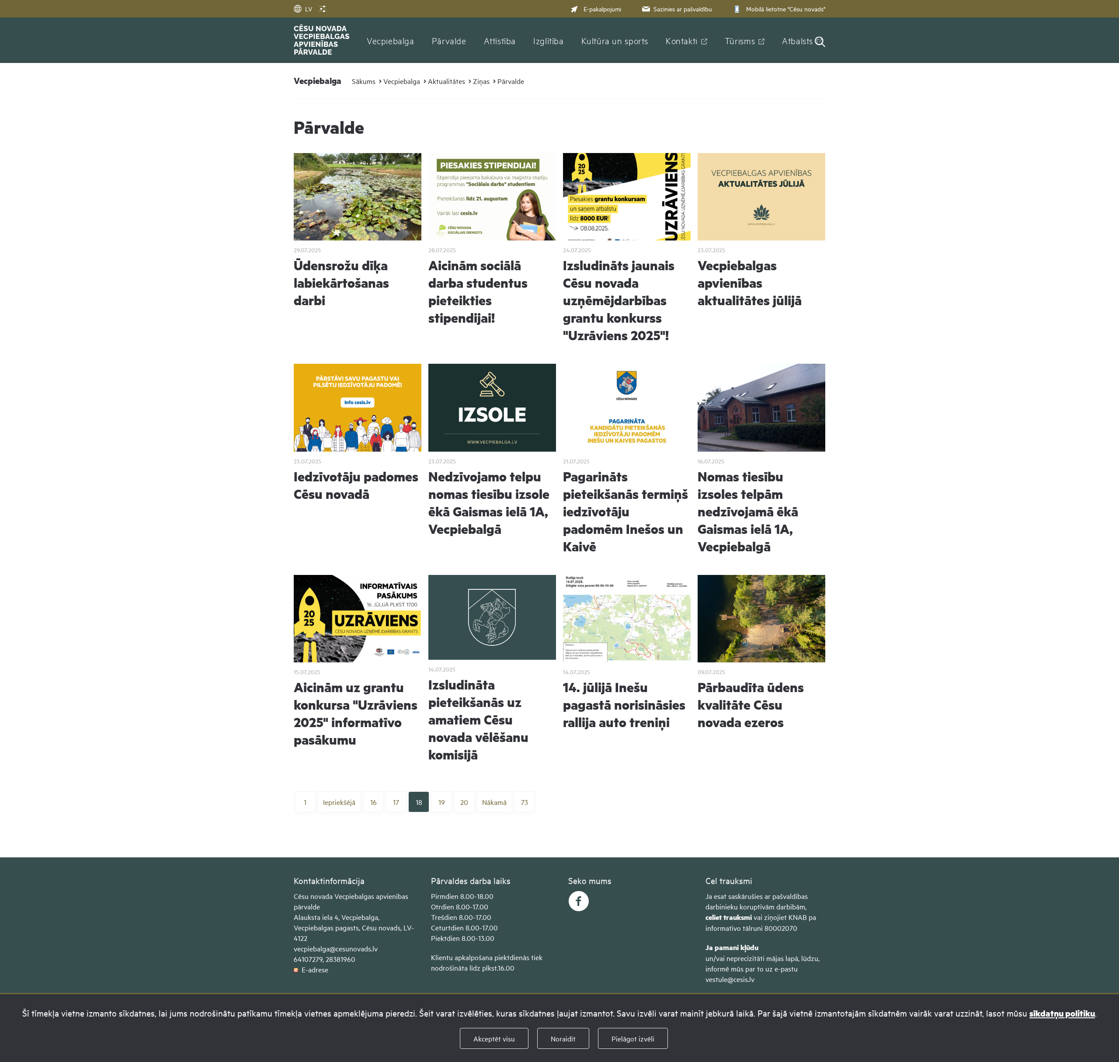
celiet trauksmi (728, 917)
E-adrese (313, 969)
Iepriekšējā (339, 802)
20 (464, 802)
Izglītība (548, 40)
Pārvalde (449, 40)
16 (373, 802)
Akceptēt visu (494, 1038)
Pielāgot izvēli (633, 1038)
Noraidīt (563, 1038)
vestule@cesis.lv (729, 979)
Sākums (363, 81)
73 (524, 802)
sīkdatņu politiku (1062, 1013)
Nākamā (494, 802)
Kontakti (682, 40)
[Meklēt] (820, 43)
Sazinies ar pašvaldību (682, 8)
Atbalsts (797, 40)
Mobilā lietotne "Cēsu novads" (785, 8)
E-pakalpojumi (602, 8)
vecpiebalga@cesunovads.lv (336, 948)
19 (441, 802)
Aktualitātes (446, 81)
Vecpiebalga (390, 40)
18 (419, 802)
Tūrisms (740, 40)
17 (396, 802)
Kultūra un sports (614, 40)
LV (308, 8)
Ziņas (481, 81)
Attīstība (500, 40)
